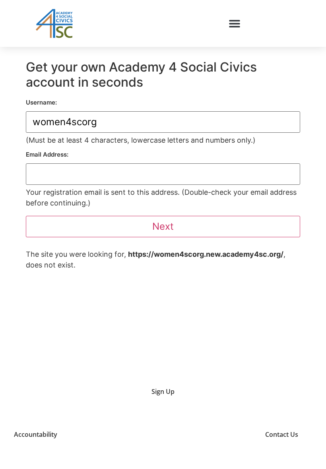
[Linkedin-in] (218, 435)
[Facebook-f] (238, 435)
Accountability (35, 434)
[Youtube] (178, 435)
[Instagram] (198, 435)
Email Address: (47, 154)
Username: (41, 102)
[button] (234, 23)
